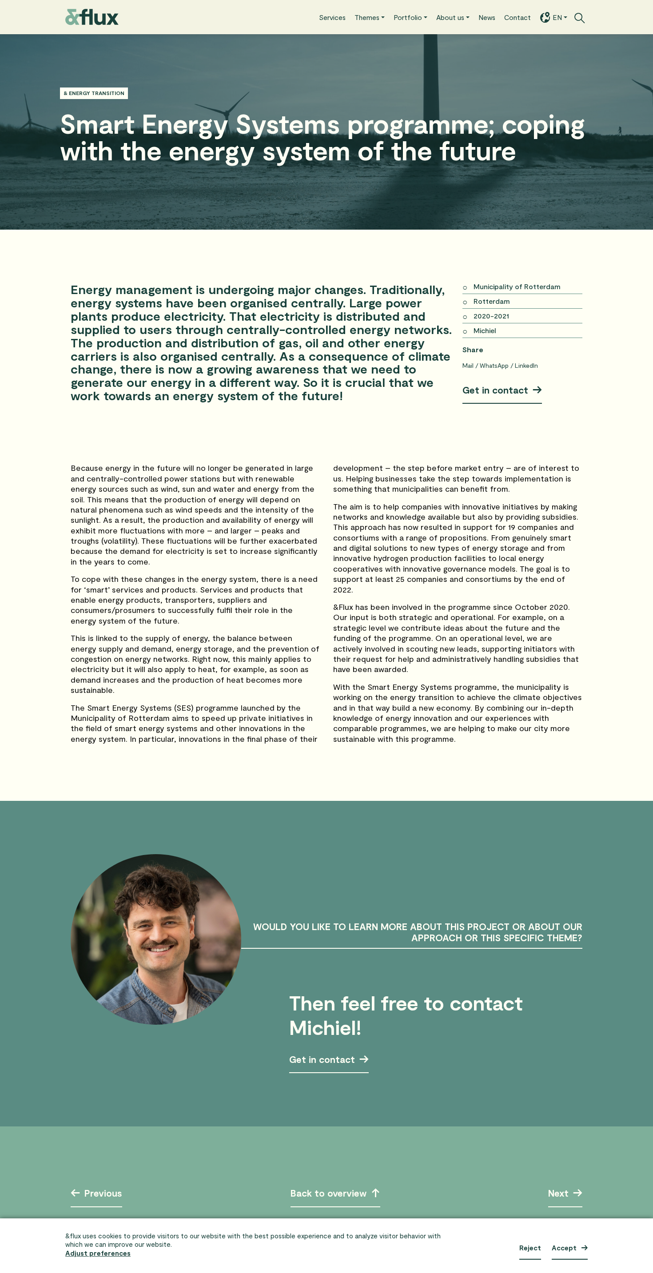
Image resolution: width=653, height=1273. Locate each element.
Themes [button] (339, 17)
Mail (468, 365)
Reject (530, 1248)
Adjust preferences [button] (98, 1253)
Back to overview (328, 1193)
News (477, 17)
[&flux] (92, 17)
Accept (564, 1248)
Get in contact (495, 389)
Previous (103, 1193)
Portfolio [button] (386, 17)
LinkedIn (526, 365)
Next (558, 1193)
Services (299, 17)
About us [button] (435, 17)
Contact (512, 17)
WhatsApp (495, 365)
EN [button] (555, 17)
